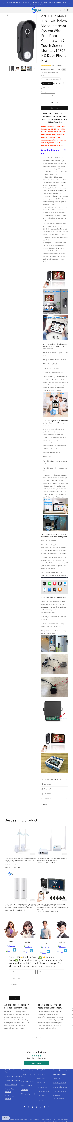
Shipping (43, 72)
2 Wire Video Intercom (12, 1080)
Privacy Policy (41, 1074)
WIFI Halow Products (28, 1081)
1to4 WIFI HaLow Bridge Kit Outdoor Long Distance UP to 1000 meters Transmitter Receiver (52, 859)
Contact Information (43, 1091)
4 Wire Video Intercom (12, 1076)
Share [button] (45, 804)
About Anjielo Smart (60, 1070)
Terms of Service (42, 1087)
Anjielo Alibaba (41, 1096)
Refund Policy (41, 1078)
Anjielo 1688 (40, 1100)
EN (65, 150)
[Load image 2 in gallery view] (17, 68)
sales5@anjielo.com (60, 1087)
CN (42, 153)
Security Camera (26, 1085)
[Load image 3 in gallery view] (29, 68)
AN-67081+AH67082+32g (52, 79)
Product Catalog (31, 957)
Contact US (56, 1078)
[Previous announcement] (4, 3)
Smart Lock (24, 1090)
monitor (59, 83)
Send (14, 998)
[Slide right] (34, 68)
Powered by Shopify (63, 1121)
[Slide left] (7, 68)
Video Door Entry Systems (10, 1071)
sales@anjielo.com (59, 1083)
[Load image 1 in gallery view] (11, 68)
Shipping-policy (41, 1083)
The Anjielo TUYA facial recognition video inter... (50, 1006)
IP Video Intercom (11, 1085)
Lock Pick (46, 88)
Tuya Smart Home (27, 1070)
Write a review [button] (36, 1063)
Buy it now (54, 108)
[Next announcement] (69, 3)
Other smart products (28, 1094)
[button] (4, 10)
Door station (47, 83)
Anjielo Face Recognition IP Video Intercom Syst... (16, 1006)
